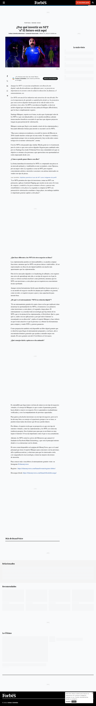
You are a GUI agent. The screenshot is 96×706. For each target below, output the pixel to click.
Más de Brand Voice (14, 539)
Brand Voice (36, 23)
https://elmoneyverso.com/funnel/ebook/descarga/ (39, 473)
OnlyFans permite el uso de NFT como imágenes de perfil (38, 177)
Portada (27, 23)
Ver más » (68, 701)
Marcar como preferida (50, 78)
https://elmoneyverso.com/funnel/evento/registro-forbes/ (36, 468)
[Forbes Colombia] (40, 2)
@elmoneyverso (23, 464)
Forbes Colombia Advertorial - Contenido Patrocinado (23, 33)
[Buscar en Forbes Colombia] (93, 3)
